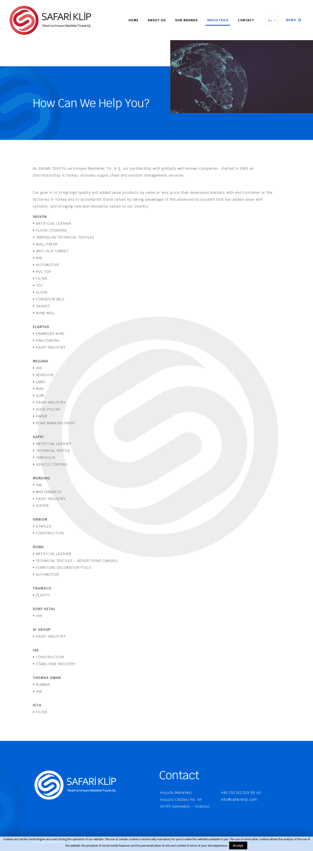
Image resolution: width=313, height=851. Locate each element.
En (270, 20)
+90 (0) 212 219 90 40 (241, 792)
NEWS (291, 20)
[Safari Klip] (50, 20)
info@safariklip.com (239, 799)
